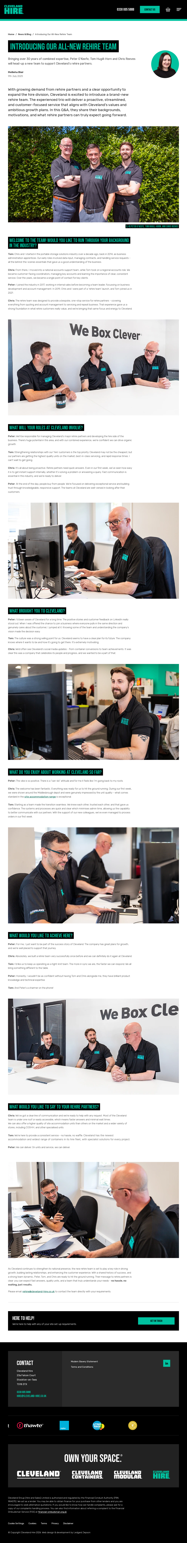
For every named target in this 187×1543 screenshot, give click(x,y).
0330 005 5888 (24, 1392)
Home (11, 34)
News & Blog (24, 34)
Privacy (55, 1523)
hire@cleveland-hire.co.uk (31, 1396)
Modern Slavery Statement (84, 1361)
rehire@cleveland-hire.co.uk (38, 1291)
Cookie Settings (16, 1523)
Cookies (32, 1523)
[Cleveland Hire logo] (13, 9)
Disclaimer (68, 1523)
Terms (44, 1523)
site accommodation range (40, 796)
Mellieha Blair (16, 72)
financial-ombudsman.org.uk (52, 1512)
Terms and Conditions (82, 1367)
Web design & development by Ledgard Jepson (66, 1532)
